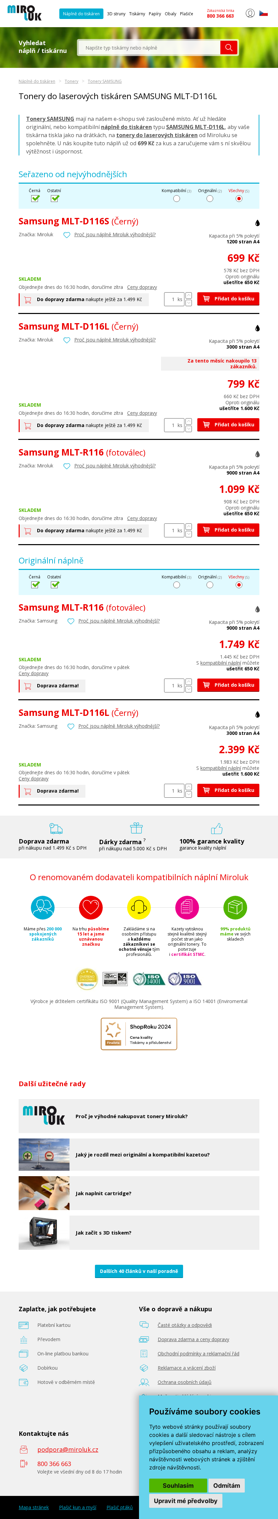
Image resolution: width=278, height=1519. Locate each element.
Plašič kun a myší (77, 1507)
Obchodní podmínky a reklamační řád (198, 1353)
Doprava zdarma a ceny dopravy (193, 1339)
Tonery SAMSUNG (105, 81)
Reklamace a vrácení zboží (187, 1368)
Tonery (71, 81)
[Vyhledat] (228, 47)
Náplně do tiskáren (81, 14)
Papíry (155, 14)
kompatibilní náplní (220, 663)
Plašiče (186, 14)
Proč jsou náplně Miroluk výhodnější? (115, 234)
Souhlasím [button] (178, 1485)
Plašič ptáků (119, 1507)
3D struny (116, 14)
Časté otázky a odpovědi (185, 1325)
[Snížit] (188, 303)
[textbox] (149, 47)
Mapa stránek (34, 1507)
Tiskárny (137, 14)
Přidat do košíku (233, 298)
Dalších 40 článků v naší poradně (139, 1271)
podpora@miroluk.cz (67, 1449)
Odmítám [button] (226, 1485)
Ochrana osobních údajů (185, 1382)
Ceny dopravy (142, 287)
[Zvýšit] (188, 295)
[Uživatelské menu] (250, 16)
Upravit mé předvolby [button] (186, 1500)
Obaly (170, 14)
